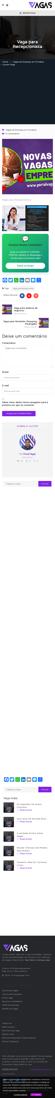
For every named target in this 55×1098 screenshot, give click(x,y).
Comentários (9, 343)
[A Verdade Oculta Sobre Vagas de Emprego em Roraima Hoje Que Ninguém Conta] (9, 836)
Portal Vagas (29, 454)
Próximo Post (29, 327)
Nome (5, 372)
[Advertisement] (27, 95)
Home (5, 62)
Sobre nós (7, 1023)
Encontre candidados (12, 1001)
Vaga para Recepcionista (23, 288)
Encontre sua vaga (11, 1030)
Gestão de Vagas (10, 1008)
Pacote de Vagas (10, 990)
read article (25, 810)
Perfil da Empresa (10, 1005)
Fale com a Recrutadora (14, 971)
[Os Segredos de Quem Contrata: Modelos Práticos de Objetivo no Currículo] (9, 807)
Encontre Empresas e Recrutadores (19, 1038)
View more (31, 1091)
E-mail (5, 385)
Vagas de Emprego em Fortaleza (28, 62)
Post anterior (21, 314)
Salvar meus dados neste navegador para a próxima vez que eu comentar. (25, 403)
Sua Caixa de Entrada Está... (32, 819)
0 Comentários (12, 133)
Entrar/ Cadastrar (10, 1041)
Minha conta (8, 1034)
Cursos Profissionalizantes (16, 968)
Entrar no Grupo (25, 266)
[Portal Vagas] (40, 5)
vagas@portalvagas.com (41, 1069)
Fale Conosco (8, 1027)
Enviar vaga (29, 13)
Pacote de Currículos (12, 994)
